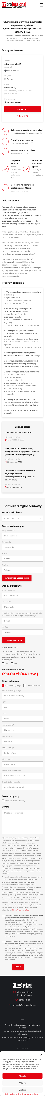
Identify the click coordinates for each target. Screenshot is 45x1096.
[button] (41, 1054)
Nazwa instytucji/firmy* (11, 691)
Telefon (5, 627)
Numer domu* (8, 725)
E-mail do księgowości (11, 782)
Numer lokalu (7, 736)
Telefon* (5, 565)
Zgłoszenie (22, 109)
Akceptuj (22, 1076)
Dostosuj (22, 1090)
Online (10, 79)
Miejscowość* (7, 759)
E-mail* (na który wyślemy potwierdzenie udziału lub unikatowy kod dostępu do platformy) (22, 614)
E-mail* (5, 553)
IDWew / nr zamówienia (11, 771)
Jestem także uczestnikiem (17, 578)
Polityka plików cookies (13, 1094)
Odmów (22, 1083)
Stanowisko (6, 542)
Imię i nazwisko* (8, 531)
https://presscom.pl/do (20, 910)
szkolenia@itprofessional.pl (24, 1005)
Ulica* (4, 713)
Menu (41, 4)
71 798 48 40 (24, 1000)
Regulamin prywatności (30, 1094)
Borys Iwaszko (14, 102)
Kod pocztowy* (8, 748)
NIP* (4, 702)
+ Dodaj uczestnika (13, 640)
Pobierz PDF (22, 116)
